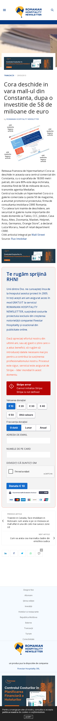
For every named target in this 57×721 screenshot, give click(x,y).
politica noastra (10, 712)
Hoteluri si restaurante (29, 611)
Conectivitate (28, 639)
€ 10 (11, 406)
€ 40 (42, 406)
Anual (43, 427)
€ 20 (21, 406)
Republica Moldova (28, 617)
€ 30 (31, 406)
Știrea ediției (28, 601)
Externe (28, 622)
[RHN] (29, 10)
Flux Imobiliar (19, 238)
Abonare (28, 595)
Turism (28, 633)
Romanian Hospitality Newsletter (22, 119)
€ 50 (11, 414)
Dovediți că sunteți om (21, 463)
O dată (14, 427)
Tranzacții (9, 75)
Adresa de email (16, 434)
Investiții (28, 606)
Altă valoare (26, 414)
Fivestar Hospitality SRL (28, 668)
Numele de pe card (18, 448)
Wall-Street (38, 234)
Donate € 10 (17, 486)
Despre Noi (28, 590)
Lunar (28, 427)
